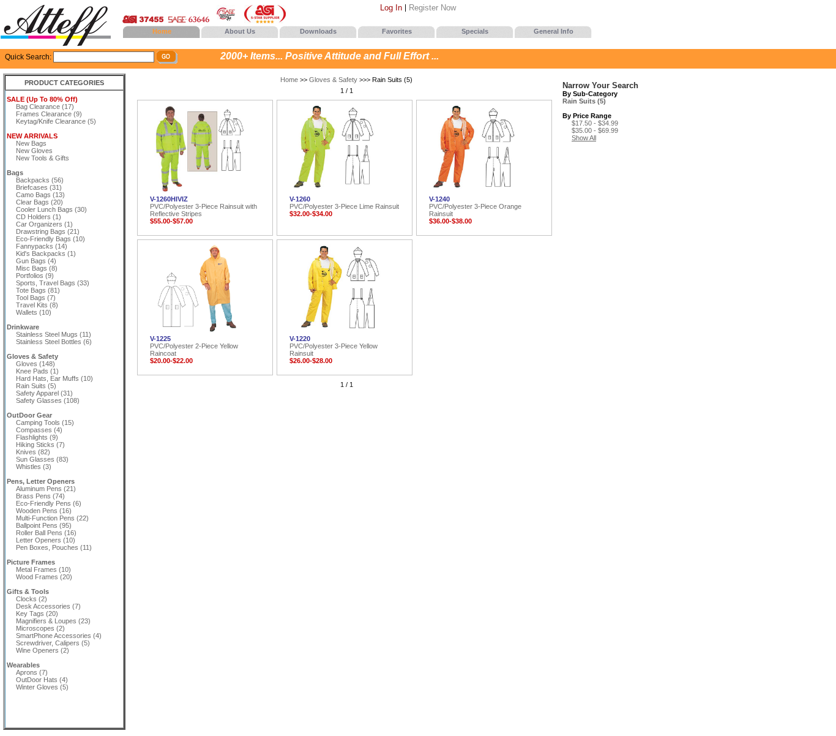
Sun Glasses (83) (42, 459)
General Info (553, 31)
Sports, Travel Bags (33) (52, 283)
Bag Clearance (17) (45, 106)
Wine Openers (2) (42, 650)
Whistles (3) (33, 466)
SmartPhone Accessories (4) (59, 635)
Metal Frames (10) (43, 569)
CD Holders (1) (38, 216)
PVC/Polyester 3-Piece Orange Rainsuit (475, 206)
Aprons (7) (32, 672)
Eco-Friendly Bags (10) (50, 238)
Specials (474, 31)
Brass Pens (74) (40, 496)
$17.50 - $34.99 (595, 123)
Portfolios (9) (35, 275)
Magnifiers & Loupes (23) (53, 621)
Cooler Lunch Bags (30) (51, 209)
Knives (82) (33, 452)
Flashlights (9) (37, 437)
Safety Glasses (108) (48, 400)
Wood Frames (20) (44, 576)
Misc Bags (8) (37, 268)
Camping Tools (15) (45, 422)
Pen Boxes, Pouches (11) (54, 547)
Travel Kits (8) (37, 305)
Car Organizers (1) (44, 224)
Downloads (318, 31)
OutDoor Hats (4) (42, 679)
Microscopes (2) (40, 628)
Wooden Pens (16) (44, 510)
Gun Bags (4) (36, 261)
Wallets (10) (33, 312)
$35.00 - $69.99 (595, 130)
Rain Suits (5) (36, 385)
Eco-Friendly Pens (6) (48, 503)
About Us (240, 31)
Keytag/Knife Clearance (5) (56, 121)
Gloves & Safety (333, 79)
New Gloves (34, 150)
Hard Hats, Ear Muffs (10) (54, 378)
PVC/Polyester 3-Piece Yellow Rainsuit (333, 346)
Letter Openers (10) (45, 540)
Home (161, 31)
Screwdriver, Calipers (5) (53, 643)
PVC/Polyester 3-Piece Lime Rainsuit (344, 202)
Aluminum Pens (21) (46, 488)
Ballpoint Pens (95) (44, 525)
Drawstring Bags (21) (48, 231)
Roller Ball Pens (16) (46, 532)
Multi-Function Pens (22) (52, 518)
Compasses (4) (39, 430)
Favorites (397, 31)
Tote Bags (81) (38, 290)
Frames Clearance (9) (49, 114)
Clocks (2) (31, 599)
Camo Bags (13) (40, 194)
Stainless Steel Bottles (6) (54, 341)
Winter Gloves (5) (42, 687)
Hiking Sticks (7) (40, 444)
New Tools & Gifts (42, 158)
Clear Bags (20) (39, 202)
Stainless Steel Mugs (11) (53, 334)
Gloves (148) (35, 363)
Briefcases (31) (39, 187)
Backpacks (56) (40, 180)
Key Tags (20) (37, 613)
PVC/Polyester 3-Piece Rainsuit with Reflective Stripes (203, 206)
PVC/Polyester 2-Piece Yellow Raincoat (194, 346)
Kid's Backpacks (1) (46, 253)
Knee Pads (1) (37, 371)
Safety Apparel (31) (44, 393)
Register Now (432, 7)
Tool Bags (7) (36, 297)
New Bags (31, 143)
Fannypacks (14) (41, 246)
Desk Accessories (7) (48, 606)
